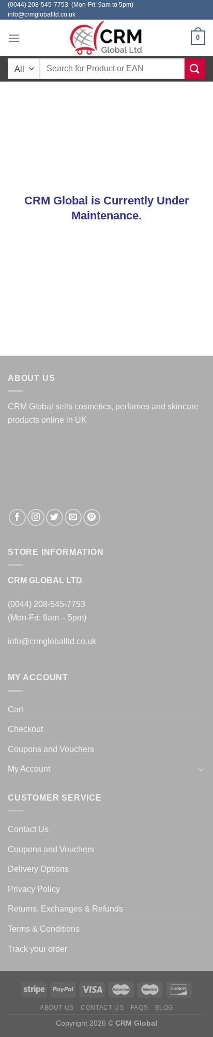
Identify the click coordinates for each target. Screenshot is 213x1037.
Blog (164, 1007)
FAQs (139, 1007)
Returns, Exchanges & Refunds (65, 908)
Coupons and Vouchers (51, 749)
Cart (15, 709)
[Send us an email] (73, 517)
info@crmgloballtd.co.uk (52, 641)
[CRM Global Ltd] (106, 38)
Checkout (25, 729)
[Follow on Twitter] (54, 517)
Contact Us (28, 829)
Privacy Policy (34, 889)
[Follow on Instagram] (35, 517)
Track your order (37, 949)
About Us (57, 1007)
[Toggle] (201, 769)
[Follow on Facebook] (17, 517)
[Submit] (195, 69)
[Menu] (14, 38)
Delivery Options (38, 869)
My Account (29, 768)
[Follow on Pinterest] (91, 517)
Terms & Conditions (44, 928)
